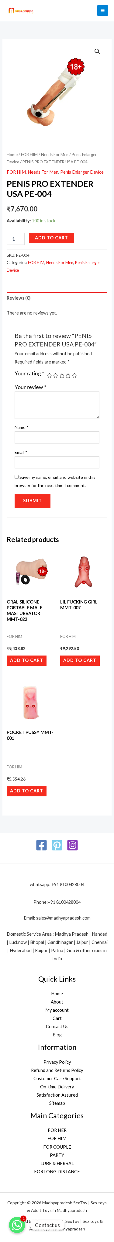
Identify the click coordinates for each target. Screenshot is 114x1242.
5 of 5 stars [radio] (74, 375)
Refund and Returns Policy (57, 1070)
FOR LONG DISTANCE (57, 1171)
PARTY (57, 1155)
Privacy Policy (57, 1062)
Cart (57, 1018)
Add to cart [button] (26, 660)
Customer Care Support (57, 1078)
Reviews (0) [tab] (19, 298)
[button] (97, 51)
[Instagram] (72, 845)
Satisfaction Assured (57, 1095)
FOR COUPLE (57, 1147)
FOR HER (57, 1130)
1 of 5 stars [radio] (49, 375)
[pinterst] (57, 845)
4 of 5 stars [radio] (68, 375)
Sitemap (57, 1103)
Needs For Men (54, 154)
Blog (57, 1034)
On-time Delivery (57, 1086)
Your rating (29, 374)
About (57, 1001)
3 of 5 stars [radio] (62, 375)
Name (22, 427)
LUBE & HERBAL (57, 1163)
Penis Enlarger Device (82, 172)
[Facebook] (41, 845)
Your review (30, 387)
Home (12, 154)
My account (57, 1010)
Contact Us (57, 1026)
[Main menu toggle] (102, 10)
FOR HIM (29, 154)
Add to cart (51, 237)
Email (21, 452)
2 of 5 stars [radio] (55, 375)
